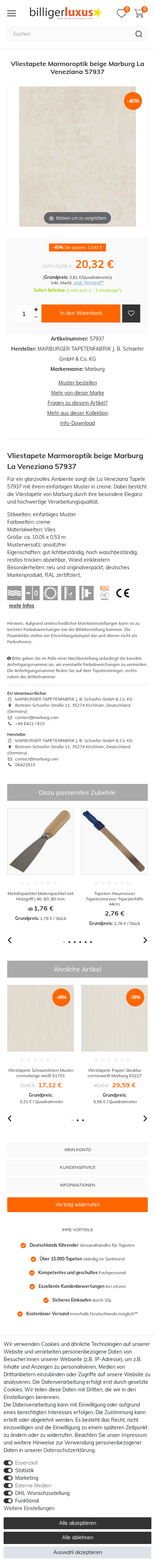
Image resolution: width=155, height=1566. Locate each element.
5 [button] (86, 942)
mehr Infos (21, 605)
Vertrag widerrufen (78, 1204)
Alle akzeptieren (77, 1523)
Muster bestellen (77, 383)
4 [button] (80, 942)
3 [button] (75, 942)
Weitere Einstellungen (29, 1508)
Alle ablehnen (77, 1537)
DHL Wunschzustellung (42, 1493)
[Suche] (139, 34)
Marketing (26, 1478)
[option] (41, 865)
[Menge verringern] (36, 317)
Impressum (134, 1435)
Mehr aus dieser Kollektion (77, 413)
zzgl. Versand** (89, 282)
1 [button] (64, 942)
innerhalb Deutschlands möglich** (82, 1313)
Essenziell (26, 1463)
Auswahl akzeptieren (77, 1552)
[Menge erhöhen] (36, 309)
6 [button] (91, 942)
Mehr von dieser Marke (77, 393)
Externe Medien (33, 1485)
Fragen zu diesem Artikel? (77, 403)
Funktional (27, 1500)
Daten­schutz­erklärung (69, 1450)
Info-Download (77, 423)
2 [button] (69, 942)
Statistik (24, 1470)
